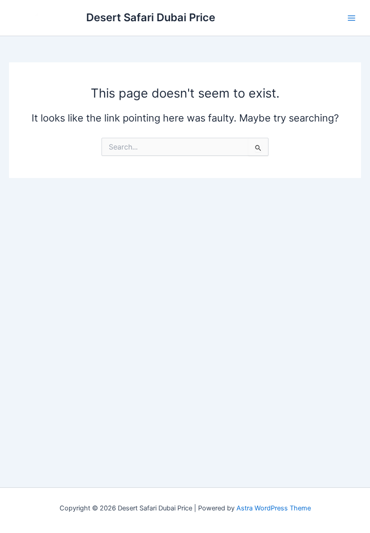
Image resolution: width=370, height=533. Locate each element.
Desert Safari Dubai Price (150, 17)
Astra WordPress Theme (273, 508)
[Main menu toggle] (351, 18)
